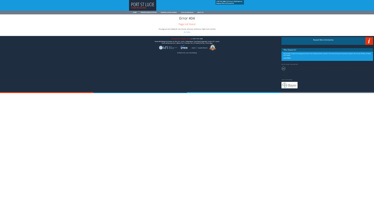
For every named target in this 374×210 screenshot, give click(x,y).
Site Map (209, 43)
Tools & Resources (187, 12)
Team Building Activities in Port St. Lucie (170, 41)
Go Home (187, 32)
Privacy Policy (199, 43)
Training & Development (169, 12)
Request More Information (323, 40)
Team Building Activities (148, 12)
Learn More (287, 58)
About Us (200, 12)
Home (135, 12)
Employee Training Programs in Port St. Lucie (202, 41)
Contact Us (189, 43)
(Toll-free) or (225, 1)
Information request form (181, 39)
